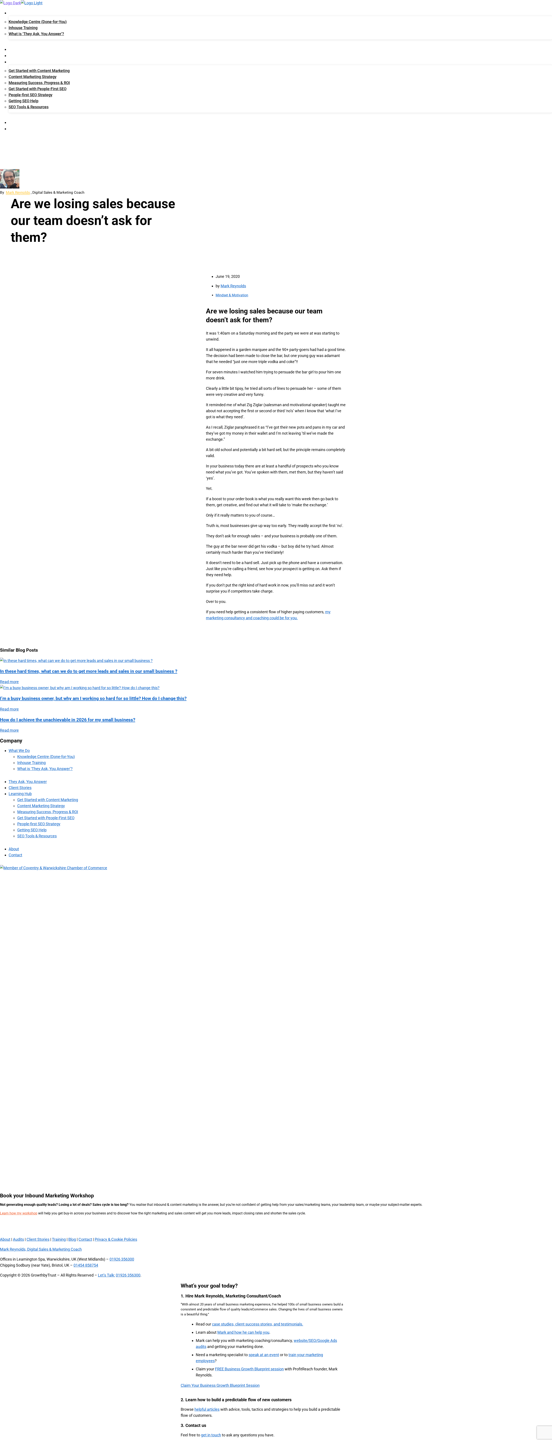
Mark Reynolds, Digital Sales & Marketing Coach (41, 1249)
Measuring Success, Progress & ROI (39, 82)
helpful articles (207, 1409)
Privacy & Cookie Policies (116, 1239)
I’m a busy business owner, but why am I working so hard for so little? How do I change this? (93, 698)
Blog (72, 1239)
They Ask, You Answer (27, 49)
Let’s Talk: (106, 1275)
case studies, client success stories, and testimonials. (257, 1324)
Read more (9, 681)
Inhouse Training (23, 27)
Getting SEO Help (23, 101)
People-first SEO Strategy (30, 95)
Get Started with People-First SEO (37, 88)
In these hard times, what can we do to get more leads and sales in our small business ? (88, 671)
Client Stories (21, 56)
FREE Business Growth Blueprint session (249, 1369)
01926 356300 (122, 1259)
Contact (16, 129)
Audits (18, 1239)
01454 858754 (86, 1265)
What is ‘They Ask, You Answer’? (36, 33)
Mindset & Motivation (232, 295)
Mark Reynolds (18, 192)
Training (59, 1239)
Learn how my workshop (18, 1213)
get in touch (211, 1435)
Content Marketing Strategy (32, 76)
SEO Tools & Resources (29, 107)
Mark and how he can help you (243, 1332)
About (14, 122)
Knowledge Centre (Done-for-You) (38, 21)
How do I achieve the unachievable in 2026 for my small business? (67, 719)
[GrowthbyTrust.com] (10, 3)
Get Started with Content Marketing (39, 70)
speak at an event (264, 1354)
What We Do (18, 13)
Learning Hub (20, 62)
